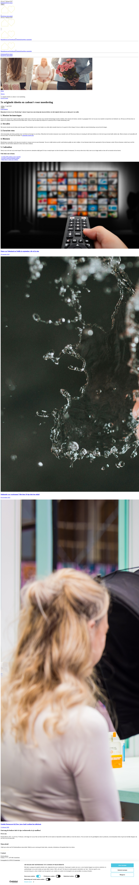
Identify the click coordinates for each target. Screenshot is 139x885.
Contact (11, 2)
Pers (7, 2)
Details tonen (28, 882)
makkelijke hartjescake (28, 135)
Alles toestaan (122, 865)
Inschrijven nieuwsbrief (7, 16)
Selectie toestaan (122, 870)
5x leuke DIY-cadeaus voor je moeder (11, 156)
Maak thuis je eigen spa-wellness (9, 159)
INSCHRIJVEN (5, 850)
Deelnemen (3, 2)
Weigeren (122, 874)
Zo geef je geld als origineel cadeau (10, 158)
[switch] (58, 876)
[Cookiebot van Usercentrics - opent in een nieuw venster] (14, 882)
